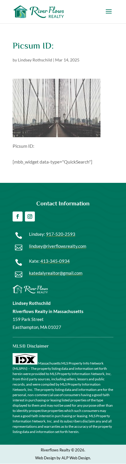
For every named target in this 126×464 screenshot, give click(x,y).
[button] (108, 15)
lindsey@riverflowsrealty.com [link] (57, 246)
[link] (38, 11)
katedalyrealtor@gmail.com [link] (55, 273)
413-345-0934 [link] (55, 261)
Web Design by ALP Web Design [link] (62, 458)
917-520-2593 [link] (60, 234)
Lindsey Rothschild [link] (35, 59)
